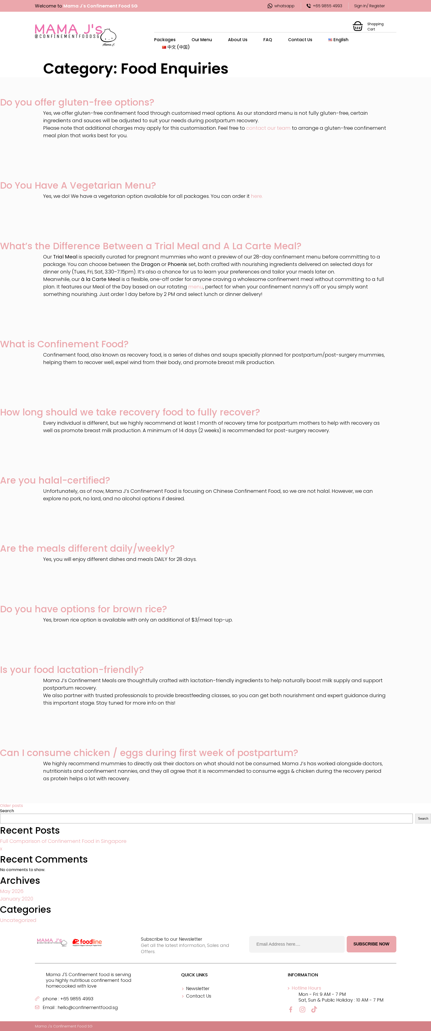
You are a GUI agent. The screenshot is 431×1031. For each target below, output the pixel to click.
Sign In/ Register (369, 6)
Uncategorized (18, 920)
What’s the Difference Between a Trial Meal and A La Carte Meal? (151, 246)
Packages (165, 40)
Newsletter (198, 988)
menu (195, 286)
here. (257, 196)
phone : (51, 999)
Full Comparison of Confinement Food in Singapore (63, 841)
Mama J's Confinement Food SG (64, 1026)
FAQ (267, 40)
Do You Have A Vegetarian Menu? (78, 185)
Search (7, 811)
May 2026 (11, 891)
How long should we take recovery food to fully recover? (130, 412)
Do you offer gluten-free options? (77, 102)
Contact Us (300, 40)
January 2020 (16, 898)
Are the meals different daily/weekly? (87, 548)
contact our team (268, 128)
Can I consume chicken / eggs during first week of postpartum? (149, 752)
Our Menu (202, 40)
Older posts (11, 805)
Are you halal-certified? (55, 480)
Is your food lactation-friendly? (72, 669)
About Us (237, 40)
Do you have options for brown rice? (83, 609)
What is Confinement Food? (64, 344)
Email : (49, 1007)
